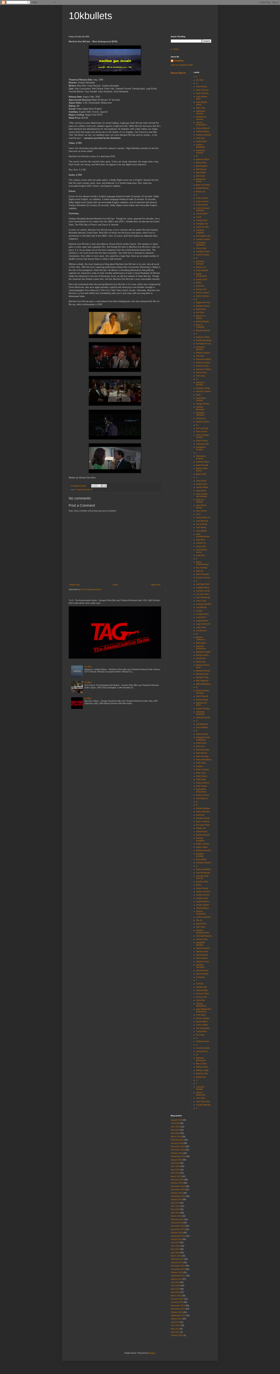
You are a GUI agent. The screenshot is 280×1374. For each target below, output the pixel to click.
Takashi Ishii (201, 987)
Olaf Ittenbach (202, 724)
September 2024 (178, 1196)
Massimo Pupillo (203, 652)
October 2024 (177, 1193)
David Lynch (201, 279)
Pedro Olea (201, 763)
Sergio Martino (202, 901)
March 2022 (176, 1296)
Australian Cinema (200, 151)
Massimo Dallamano (201, 647)
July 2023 (175, 1242)
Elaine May (201, 309)
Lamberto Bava (203, 587)
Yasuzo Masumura (200, 1093)
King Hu (199, 571)
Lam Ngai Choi (202, 584)
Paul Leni (200, 746)
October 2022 (177, 1272)
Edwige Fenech (203, 306)
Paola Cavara (202, 734)
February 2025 (177, 1180)
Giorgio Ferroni (202, 404)
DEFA (198, 283)
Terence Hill (201, 997)
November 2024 (178, 1189)
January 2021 (177, 1335)
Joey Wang (201, 527)
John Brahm (201, 531)
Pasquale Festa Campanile (203, 738)
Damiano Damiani (200, 262)
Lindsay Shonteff (203, 604)
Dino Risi (200, 286)
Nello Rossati (202, 696)
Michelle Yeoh (202, 677)
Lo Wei (199, 611)
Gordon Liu (201, 418)
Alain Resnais (202, 93)
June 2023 (175, 1246)
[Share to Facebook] (102, 485)
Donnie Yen (201, 289)
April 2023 (175, 1252)
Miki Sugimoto (202, 681)
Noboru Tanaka (203, 708)
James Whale (202, 487)
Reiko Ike (200, 815)
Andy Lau (200, 138)
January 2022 (177, 1302)
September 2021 (178, 1315)
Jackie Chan (201, 484)
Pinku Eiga (201, 779)
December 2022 (178, 1266)
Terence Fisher (202, 993)
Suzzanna (200, 977)
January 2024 (177, 1223)
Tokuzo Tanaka (202, 1018)
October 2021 (177, 1312)
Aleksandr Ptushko (200, 112)
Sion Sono (200, 927)
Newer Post (75, 585)
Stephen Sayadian (200, 966)
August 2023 (176, 1239)
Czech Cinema (202, 255)
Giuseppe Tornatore (200, 414)
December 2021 (178, 1305)
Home (115, 585)
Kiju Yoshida (201, 568)
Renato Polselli (203, 818)
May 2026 (175, 1130)
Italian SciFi (201, 474)
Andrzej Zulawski (203, 135)
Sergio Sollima (202, 905)
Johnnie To (201, 543)
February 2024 (177, 1219)
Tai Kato (199, 984)
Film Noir (200, 356)
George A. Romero (200, 383)
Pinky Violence (202, 783)
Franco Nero (201, 372)
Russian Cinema (203, 863)
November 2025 (178, 1150)
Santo (198, 885)
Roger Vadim (202, 847)
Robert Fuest (201, 831)
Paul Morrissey (202, 750)
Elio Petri (200, 312)
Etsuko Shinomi (203, 330)
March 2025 (176, 1176)
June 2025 (175, 1166)
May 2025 (175, 1170)
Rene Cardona (202, 821)
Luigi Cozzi (201, 627)
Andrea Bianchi (203, 128)
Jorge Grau (201, 546)
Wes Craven (201, 1064)
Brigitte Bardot (202, 188)
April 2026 (175, 1133)
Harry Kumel (201, 431)
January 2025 (177, 1183)
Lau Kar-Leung (202, 591)
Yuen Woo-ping (203, 1101)
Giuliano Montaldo (83, 490)
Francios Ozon (202, 366)
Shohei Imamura (203, 917)
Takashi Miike (202, 990)
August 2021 (176, 1319)
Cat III (198, 217)
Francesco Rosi (203, 363)
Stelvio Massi (202, 958)
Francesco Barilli (203, 359)
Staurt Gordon (202, 955)
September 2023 (178, 1236)
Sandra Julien (202, 882)
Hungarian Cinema (200, 448)
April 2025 (175, 1173)
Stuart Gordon (202, 974)
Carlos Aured (202, 205)
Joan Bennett (202, 521)
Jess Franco (201, 511)
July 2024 (175, 1203)
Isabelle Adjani (202, 462)
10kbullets (90, 15)
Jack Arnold (201, 481)
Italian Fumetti (202, 465)
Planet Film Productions (201, 790)
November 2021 (178, 1309)
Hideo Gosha (202, 441)
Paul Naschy (201, 753)
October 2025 (177, 1153)
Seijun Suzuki (202, 888)
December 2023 (178, 1226)
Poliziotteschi (202, 798)
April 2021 (175, 1332)
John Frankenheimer (203, 535)
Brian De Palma (203, 185)
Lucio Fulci (201, 617)
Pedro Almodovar (203, 759)
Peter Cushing (202, 769)
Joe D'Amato (201, 524)
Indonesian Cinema (201, 457)
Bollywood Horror (200, 180)
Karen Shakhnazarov (202, 563)
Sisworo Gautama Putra (202, 931)
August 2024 (176, 1199)
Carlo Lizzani (202, 198)
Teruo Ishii (200, 1000)
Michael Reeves (203, 671)
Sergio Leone (202, 898)
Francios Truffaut (203, 369)
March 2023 (176, 1256)
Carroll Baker (202, 214)
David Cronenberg (201, 275)
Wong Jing (200, 1077)
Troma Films (201, 1031)
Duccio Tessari (202, 293)
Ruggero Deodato (200, 855)
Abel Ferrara (201, 86)
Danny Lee (201, 267)
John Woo (200, 540)
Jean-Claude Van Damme (202, 495)
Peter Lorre (201, 773)
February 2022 (177, 1299)
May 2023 (175, 1249)
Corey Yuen (201, 248)
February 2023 (177, 1259)
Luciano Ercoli (202, 614)
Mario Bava (201, 643)
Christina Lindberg (200, 231)
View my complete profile (182, 65)
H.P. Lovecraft (202, 428)
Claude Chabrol (203, 239)
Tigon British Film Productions (203, 1010)
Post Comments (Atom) (91, 589)
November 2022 (178, 1269)
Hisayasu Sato (202, 444)
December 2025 (178, 1146)
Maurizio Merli (202, 655)
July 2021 (175, 1322)
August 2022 (176, 1279)
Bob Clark (200, 176)
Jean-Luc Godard (200, 501)
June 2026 (175, 1127)
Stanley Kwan (202, 951)
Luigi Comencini (203, 624)
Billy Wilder (201, 172)
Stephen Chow (202, 961)
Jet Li (198, 514)
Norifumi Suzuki (203, 717)
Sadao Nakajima (203, 869)
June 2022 (175, 1285)
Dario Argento (202, 270)
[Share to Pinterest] (105, 485)
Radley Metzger (203, 808)
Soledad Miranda (203, 936)
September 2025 (178, 1156)
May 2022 (175, 1289)
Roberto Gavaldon (200, 839)
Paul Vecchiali (202, 756)
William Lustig (202, 1070)
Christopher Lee (203, 236)
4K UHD (199, 80)
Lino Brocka (201, 607)
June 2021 (175, 1325)
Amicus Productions (201, 123)
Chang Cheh (201, 220)
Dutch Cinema (202, 296)
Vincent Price (202, 1051)
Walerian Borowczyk (201, 1059)
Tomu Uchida (202, 1025)
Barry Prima (201, 163)
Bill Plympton (202, 166)
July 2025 (175, 1163)
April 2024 (175, 1213)
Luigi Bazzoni (202, 621)
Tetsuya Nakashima (201, 1005)
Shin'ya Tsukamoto (201, 912)
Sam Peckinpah (203, 873)
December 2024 (178, 1186)
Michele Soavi (202, 674)
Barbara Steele (202, 159)
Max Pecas (201, 658)
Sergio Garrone (203, 895)
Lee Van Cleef (202, 594)
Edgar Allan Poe (203, 302)
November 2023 (178, 1229)
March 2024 (176, 1216)
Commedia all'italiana (201, 243)
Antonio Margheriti (200, 146)
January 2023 (177, 1262)
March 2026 (176, 1136)
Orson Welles (202, 727)
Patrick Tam (201, 743)
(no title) (88, 667)
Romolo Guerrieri (203, 850)
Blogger (151, 1353)
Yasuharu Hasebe (200, 1088)
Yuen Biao (200, 1098)
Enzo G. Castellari (200, 326)
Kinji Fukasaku (202, 574)
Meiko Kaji (200, 662)
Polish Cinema (202, 795)
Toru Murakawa (203, 1028)
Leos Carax (201, 601)
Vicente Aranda (203, 1048)
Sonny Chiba (202, 939)
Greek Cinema (202, 422)
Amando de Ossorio (201, 118)
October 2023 (177, 1232)
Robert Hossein (203, 835)
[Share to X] (99, 485)
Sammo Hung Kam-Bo (202, 877)
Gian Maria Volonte (201, 399)
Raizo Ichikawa (203, 811)
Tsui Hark (200, 1035)
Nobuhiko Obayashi (200, 713)
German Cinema (203, 391)
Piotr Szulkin (201, 786)
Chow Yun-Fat (202, 227)
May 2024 (175, 1209)
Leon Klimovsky (203, 597)
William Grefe (202, 1067)
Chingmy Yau (202, 224)
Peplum (199, 766)
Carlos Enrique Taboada (202, 209)
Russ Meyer (201, 859)
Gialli (198, 395)
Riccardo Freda (203, 825)
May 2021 (175, 1329)
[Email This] (92, 485)
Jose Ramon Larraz (201, 551)
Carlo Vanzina (202, 201)
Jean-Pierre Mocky (201, 506)
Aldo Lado (200, 108)
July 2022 (175, 1282)
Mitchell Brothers (203, 684)
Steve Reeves (202, 970)
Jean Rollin (201, 491)
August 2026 (176, 1120)
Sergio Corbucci (203, 891)
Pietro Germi (201, 776)
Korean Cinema (203, 578)
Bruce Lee (200, 191)
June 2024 (175, 1206)
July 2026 (175, 1123)
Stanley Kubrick (203, 948)
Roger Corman (202, 844)
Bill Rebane (201, 169)
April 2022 (175, 1292)
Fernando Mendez (200, 348)
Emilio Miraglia (202, 321)
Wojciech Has (202, 1073)
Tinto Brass (201, 1015)
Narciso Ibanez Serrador (202, 691)
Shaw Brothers (202, 908)
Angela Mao (201, 141)
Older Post (155, 585)
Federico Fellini (203, 337)
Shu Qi (199, 920)
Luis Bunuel (201, 630)
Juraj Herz (200, 555)
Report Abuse (178, 72)
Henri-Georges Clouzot (202, 436)
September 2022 (178, 1276)
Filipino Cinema (203, 353)
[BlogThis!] (96, 485)
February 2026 (177, 1140)
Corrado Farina (203, 251)
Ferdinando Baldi (203, 340)
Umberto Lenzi (202, 1041)
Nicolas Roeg (202, 700)
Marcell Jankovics (200, 638)
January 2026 (177, 1143)
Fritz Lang (200, 376)
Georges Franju (203, 388)
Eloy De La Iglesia (201, 317)
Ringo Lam (201, 828)
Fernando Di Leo (203, 344)
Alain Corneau (202, 90)
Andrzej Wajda (202, 131)
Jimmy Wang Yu (203, 517)
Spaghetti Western (200, 943)
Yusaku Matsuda (203, 1105)
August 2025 (176, 1160)
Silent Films (201, 924)
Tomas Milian (202, 1021)
